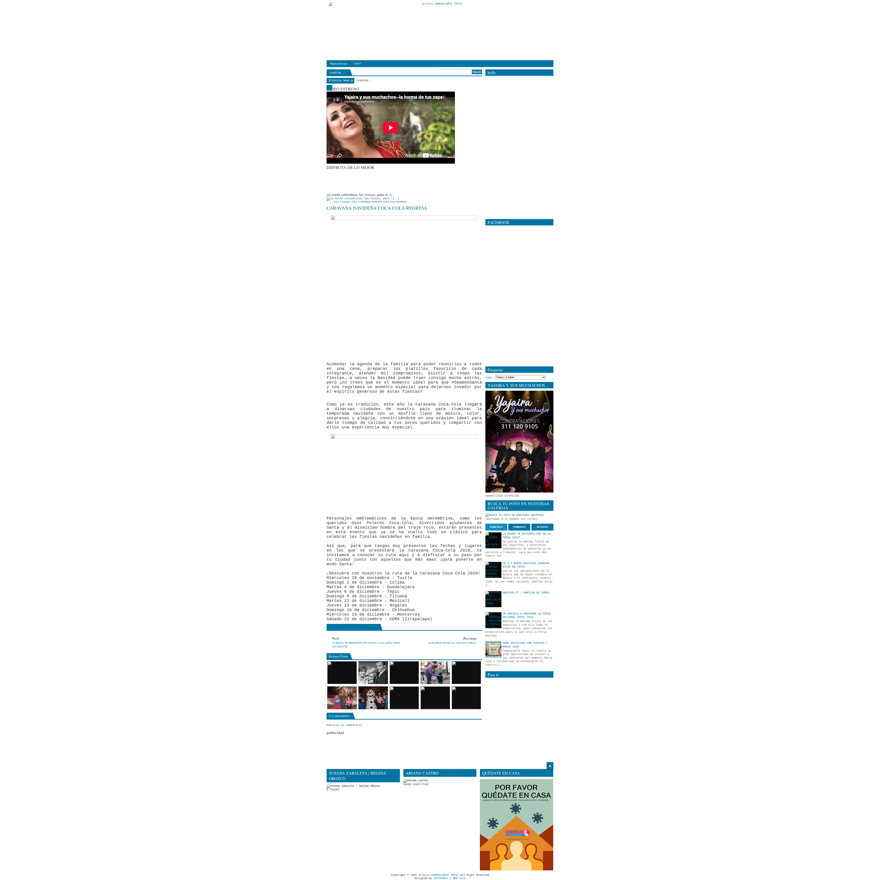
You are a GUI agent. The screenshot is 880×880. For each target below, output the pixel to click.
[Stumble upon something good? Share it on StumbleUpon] (348, 627)
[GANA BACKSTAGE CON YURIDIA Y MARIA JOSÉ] (493, 650)
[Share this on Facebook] (330, 627)
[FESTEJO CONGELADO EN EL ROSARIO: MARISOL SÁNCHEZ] (373, 697)
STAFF (357, 63)
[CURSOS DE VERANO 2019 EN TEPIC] (404, 672)
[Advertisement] (410, 180)
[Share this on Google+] (342, 627)
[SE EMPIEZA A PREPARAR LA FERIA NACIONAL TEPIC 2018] (493, 620)
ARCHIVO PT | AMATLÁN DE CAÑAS (526, 592)
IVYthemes (441, 878)
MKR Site (459, 878)
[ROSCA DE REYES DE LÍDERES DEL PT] (435, 697)
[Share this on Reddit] (370, 627)
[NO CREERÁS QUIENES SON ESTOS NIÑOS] (466, 672)
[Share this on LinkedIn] (365, 627)
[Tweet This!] (336, 627)
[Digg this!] (353, 627)
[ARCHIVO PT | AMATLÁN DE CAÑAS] (493, 599)
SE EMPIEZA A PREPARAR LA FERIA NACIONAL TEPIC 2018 (527, 615)
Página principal (338, 63)
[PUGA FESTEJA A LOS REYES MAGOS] (404, 697)
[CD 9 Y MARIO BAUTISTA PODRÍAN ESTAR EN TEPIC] (493, 570)
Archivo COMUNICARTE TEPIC (438, 875)
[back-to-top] (550, 765)
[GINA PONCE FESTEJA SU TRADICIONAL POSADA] (342, 697)
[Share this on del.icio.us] (359, 627)
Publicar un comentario (344, 725)
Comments (519, 527)
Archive (542, 527)
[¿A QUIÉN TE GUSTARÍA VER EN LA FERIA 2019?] (493, 540)
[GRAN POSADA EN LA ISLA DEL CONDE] (466, 697)
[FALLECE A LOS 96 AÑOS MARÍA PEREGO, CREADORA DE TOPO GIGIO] (373, 672)
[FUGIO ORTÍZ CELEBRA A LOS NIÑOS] (435, 672)
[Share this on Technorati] (376, 627)
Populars (496, 527)
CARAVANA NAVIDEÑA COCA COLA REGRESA (377, 208)
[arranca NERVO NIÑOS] (342, 672)
